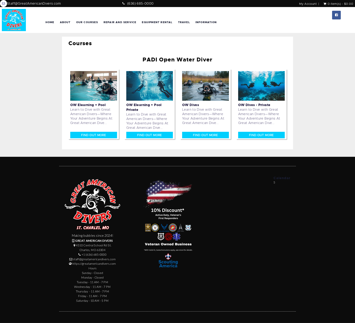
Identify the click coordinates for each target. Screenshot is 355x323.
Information (206, 22)
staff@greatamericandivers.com (94, 259)
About (65, 22)
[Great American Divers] (14, 20)
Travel (184, 22)
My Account (308, 4)
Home (49, 22)
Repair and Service (120, 22)
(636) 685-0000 (140, 3)
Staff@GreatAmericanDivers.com (34, 3)
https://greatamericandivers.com (94, 263)
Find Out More (93, 135)
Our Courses (87, 22)
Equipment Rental (157, 22)
